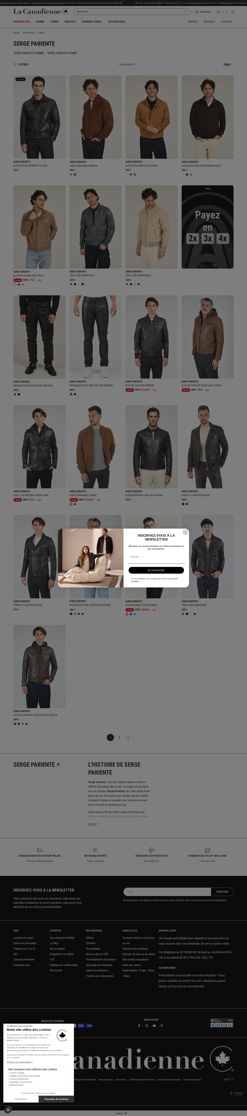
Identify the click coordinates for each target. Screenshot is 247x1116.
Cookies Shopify (16, 1073)
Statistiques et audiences (20, 1082)
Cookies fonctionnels (19, 1079)
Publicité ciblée (16, 1085)
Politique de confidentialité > (20, 1062)
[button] (8, 1110)
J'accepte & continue (56, 1099)
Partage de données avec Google (24, 1076)
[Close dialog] (185, 532)
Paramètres (21, 1099)
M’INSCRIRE (156, 570)
